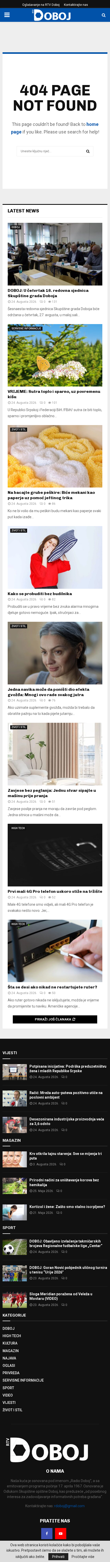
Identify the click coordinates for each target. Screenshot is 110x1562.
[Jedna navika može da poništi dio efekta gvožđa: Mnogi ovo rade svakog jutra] (55, 653)
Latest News (23, 211)
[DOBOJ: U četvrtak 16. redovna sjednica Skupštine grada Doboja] (55, 254)
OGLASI (9, 1366)
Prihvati (58, 1557)
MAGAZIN (11, 1351)
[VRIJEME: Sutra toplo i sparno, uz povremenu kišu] (55, 355)
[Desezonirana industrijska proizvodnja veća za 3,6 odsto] (15, 1125)
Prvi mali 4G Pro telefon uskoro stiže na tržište (55, 891)
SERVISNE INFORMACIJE (26, 328)
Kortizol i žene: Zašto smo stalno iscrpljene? (67, 1207)
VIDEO (8, 1395)
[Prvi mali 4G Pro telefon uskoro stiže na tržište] (55, 855)
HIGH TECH (18, 828)
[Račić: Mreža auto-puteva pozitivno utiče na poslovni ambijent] (15, 1098)
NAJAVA (9, 1358)
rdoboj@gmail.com (69, 1506)
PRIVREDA (11, 1373)
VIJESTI (9, 1403)
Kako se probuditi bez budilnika (40, 593)
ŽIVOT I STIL (19, 429)
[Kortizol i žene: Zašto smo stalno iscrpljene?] (15, 1212)
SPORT (8, 1388)
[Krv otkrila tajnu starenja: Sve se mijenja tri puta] (15, 1159)
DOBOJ (16, 227)
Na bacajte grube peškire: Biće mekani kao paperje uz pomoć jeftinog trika (51, 495)
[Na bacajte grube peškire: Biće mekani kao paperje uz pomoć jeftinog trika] (55, 456)
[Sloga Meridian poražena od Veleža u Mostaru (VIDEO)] (15, 1300)
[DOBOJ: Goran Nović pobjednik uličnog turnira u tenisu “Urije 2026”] (15, 1273)
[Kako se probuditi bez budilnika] (55, 557)
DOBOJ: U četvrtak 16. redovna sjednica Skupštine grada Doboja (48, 293)
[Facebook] (46, 1533)
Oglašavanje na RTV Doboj (41, 5)
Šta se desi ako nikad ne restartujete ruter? (52, 987)
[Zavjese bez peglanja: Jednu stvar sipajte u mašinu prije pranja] (55, 754)
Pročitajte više (83, 1556)
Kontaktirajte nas (76, 5)
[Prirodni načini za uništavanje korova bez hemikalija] (15, 1186)
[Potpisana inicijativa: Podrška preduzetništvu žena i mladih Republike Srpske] (15, 1072)
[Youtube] (60, 1533)
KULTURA (10, 1343)
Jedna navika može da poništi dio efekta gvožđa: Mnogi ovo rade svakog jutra (48, 692)
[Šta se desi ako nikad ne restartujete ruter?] (55, 951)
